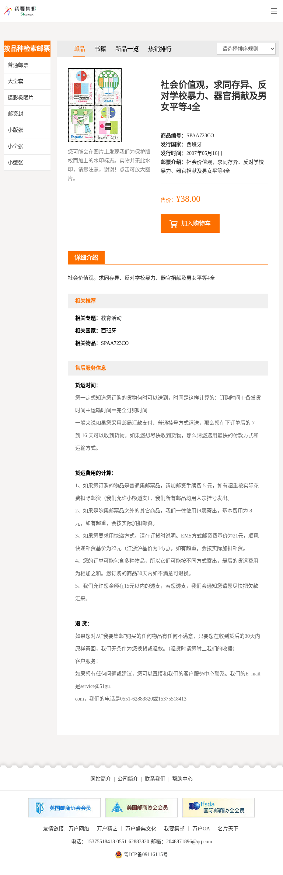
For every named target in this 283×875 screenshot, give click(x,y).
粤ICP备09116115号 (146, 854)
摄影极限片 (21, 97)
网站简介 (100, 779)
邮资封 (15, 114)
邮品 (79, 49)
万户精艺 (107, 828)
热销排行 (160, 49)
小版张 (15, 130)
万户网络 (79, 828)
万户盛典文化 (140, 828)
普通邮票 (18, 65)
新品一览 (127, 49)
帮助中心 (182, 779)
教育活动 (111, 318)
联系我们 (155, 779)
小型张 (15, 162)
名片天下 (228, 828)
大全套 (15, 81)
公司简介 (128, 779)
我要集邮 (174, 828)
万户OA (201, 828)
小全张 (15, 146)
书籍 (100, 49)
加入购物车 (196, 223)
